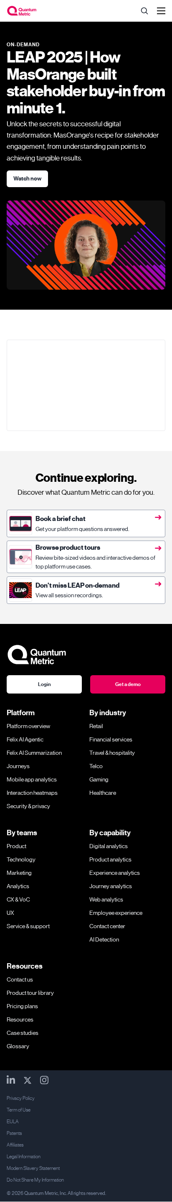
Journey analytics (110, 886)
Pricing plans (22, 1006)
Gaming (99, 779)
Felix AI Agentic (25, 739)
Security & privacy (28, 806)
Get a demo (128, 684)
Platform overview (28, 726)
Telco (96, 766)
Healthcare (102, 792)
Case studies (22, 1032)
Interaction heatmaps (32, 792)
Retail (96, 726)
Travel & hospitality (112, 752)
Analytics (18, 886)
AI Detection (104, 939)
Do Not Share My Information (35, 1180)
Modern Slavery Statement (33, 1168)
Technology (21, 859)
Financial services (110, 739)
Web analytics (106, 899)
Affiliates (15, 1145)
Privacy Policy (21, 1098)
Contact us (20, 979)
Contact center (107, 926)
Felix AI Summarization (34, 752)
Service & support (28, 926)
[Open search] (144, 10)
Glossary (18, 1046)
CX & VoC (18, 899)
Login (44, 684)
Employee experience (115, 912)
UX (10, 912)
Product (16, 846)
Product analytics (110, 859)
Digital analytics (108, 846)
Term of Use (18, 1110)
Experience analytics (114, 872)
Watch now (27, 178)
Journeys (18, 766)
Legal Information (23, 1156)
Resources (20, 1019)
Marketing (19, 872)
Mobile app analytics (32, 779)
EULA (13, 1121)
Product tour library (30, 992)
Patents (14, 1133)
